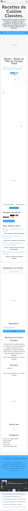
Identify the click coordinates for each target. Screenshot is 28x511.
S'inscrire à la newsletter (9, 221)
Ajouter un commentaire (14, 271)
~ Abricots (21, 67)
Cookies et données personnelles (17, 468)
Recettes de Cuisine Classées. (14, 11)
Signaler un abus (5, 466)
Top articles (18, 464)
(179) (6, 442)
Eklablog (24, 458)
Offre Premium (6, 468)
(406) (10, 439)
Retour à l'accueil (14, 207)
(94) (10, 446)
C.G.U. (10, 466)
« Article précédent (8, 204)
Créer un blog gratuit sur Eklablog (8, 464)
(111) (7, 444)
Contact (23, 464)
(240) (7, 440)
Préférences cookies (14, 470)
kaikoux (15, 357)
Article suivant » (20, 204)
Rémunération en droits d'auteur (19, 466)
